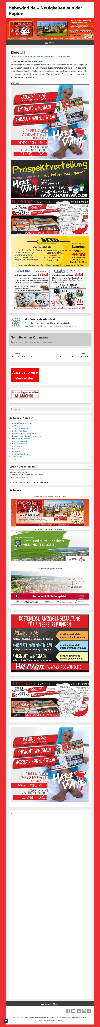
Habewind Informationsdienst (44, 56)
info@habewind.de (21, 477)
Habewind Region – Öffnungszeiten (24, 433)
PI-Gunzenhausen (20, 444)
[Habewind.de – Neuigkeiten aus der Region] (50, 39)
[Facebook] (68, 1011)
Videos (14, 459)
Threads (89, 1011)
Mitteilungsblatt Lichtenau (21, 438)
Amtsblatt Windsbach (19, 431)
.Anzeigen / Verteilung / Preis (22, 423)
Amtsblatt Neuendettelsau (21, 428)
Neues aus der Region (19, 441)
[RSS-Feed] (79, 1011)
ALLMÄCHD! (16, 426)
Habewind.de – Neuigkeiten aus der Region (45, 10)
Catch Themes (57, 1020)
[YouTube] (73, 1011)
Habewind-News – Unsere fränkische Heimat (27, 436)
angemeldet (22, 342)
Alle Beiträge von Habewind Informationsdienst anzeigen (51, 326)
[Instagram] (84, 1011)
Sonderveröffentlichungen (20, 454)
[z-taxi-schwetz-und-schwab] (50, 266)
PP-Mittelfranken (20, 449)
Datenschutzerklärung (79, 1017)
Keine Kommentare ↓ (64, 56)
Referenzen (16, 451)
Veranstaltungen (17, 456)
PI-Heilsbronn (19, 446)
